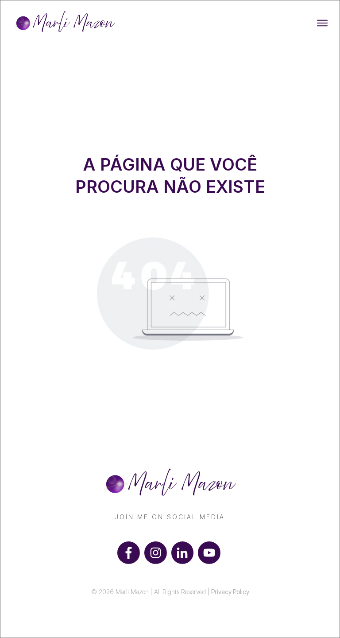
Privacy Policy (230, 591)
